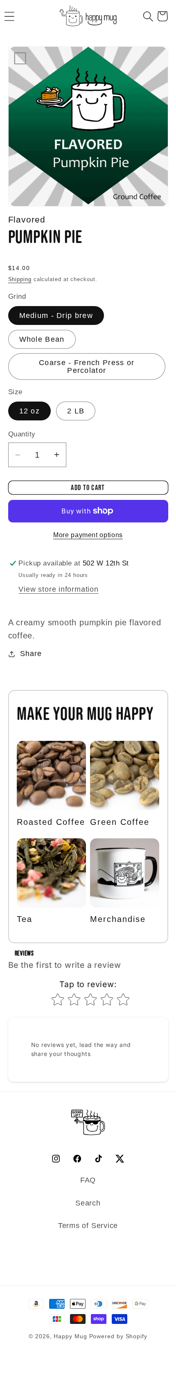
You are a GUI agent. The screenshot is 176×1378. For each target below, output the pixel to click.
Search (88, 1203)
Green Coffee (119, 821)
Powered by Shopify (118, 1336)
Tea (24, 919)
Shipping (20, 279)
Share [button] (30, 653)
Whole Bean (42, 339)
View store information (58, 589)
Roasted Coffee (51, 821)
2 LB (75, 411)
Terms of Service (88, 1225)
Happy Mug (70, 1336)
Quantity (22, 434)
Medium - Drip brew (56, 315)
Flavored (26, 219)
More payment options (88, 534)
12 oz (29, 411)
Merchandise (118, 919)
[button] (148, 16)
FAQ (88, 1180)
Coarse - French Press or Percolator (86, 366)
